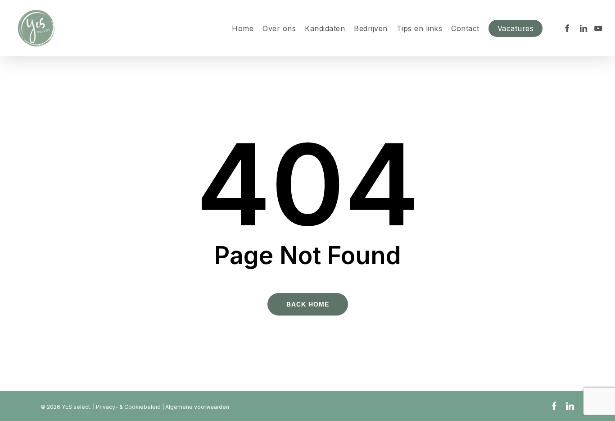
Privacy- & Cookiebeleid (129, 406)
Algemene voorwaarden (197, 406)
